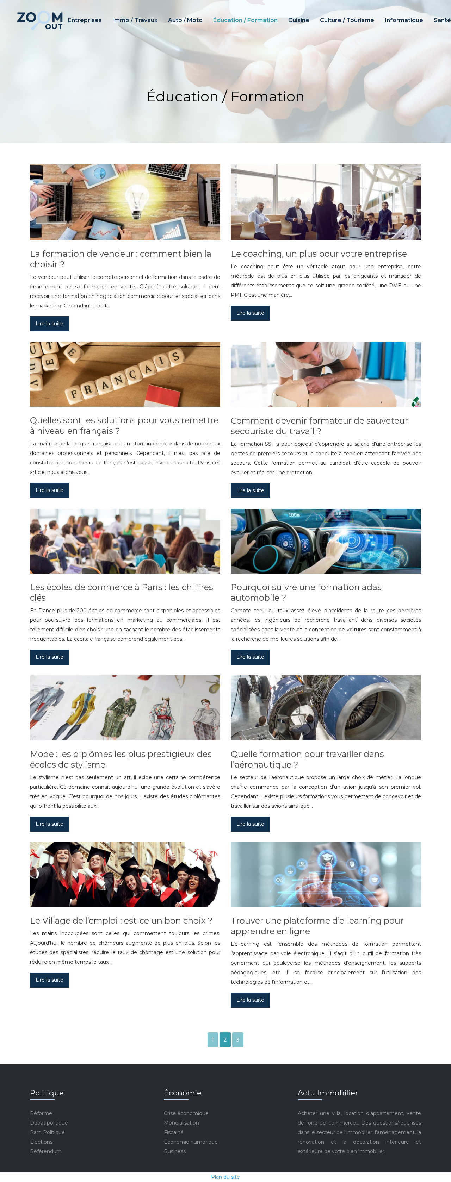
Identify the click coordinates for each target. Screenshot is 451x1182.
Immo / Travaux (134, 20)
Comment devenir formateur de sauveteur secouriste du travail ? (319, 425)
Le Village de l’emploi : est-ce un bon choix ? (121, 920)
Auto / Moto (185, 20)
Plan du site (225, 1177)
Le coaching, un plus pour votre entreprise (319, 254)
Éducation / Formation (245, 20)
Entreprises (85, 20)
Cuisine (298, 20)
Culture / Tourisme (347, 20)
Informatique (404, 20)
